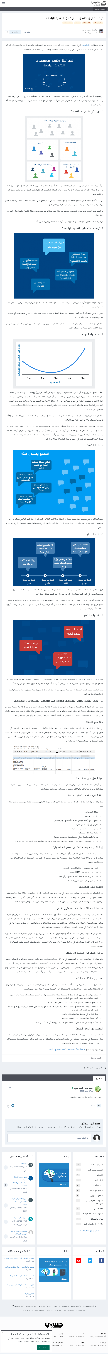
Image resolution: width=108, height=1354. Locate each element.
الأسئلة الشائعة (76, 1306)
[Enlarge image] (54, 74)
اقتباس (92, 1105)
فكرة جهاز (24, 1163)
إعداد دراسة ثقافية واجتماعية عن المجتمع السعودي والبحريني (20, 1276)
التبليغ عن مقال (95, 1058)
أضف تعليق (82, 1138)
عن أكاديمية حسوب (89, 1306)
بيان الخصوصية (31, 1306)
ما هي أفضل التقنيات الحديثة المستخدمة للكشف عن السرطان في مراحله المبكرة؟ (18, 1181)
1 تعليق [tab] (99, 1078)
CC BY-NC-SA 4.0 (57, 1311)
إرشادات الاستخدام (45, 1306)
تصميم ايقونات (29, 1293)
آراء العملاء (86, 45)
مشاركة (27, 32)
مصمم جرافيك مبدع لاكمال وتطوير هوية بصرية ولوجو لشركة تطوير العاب (20, 1267)
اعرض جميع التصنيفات (89, 1230)
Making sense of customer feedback (67, 1050)
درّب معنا (57, 1306)
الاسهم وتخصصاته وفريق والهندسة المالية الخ (19, 1233)
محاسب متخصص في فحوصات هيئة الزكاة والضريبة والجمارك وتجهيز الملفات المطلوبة (19, 1258)
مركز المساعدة (18, 1306)
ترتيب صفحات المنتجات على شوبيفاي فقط (20, 1285)
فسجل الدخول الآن (42, 1127)
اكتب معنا (65, 1306)
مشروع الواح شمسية (20, 1217)
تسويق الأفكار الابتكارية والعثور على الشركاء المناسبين (19, 1201)
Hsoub (31, 1311)
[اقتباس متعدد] (99, 1105)
